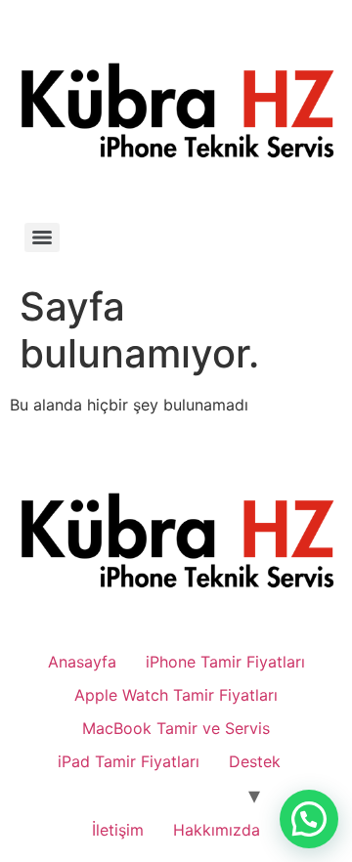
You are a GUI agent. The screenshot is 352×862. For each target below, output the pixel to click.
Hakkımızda (216, 830)
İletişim (118, 830)
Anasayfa (82, 661)
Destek (255, 761)
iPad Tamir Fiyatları (128, 761)
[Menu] (42, 237)
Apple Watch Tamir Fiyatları (176, 695)
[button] (309, 819)
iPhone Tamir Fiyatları (225, 661)
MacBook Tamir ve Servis (176, 728)
